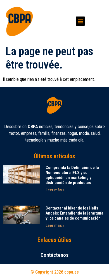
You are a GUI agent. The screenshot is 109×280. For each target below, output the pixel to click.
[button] (80, 21)
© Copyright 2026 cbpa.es (54, 272)
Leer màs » (55, 189)
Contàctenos (54, 255)
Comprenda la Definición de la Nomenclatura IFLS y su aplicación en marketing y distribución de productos (72, 175)
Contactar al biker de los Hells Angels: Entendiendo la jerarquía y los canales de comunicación (74, 213)
